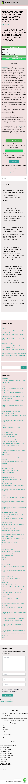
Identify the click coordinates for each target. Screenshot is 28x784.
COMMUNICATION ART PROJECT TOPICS (10, 436)
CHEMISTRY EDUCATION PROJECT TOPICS (11, 430)
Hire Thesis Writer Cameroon (6, 755)
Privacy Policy (6, 736)
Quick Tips (3, 596)
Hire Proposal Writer (4, 747)
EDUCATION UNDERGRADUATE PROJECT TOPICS (12, 466)
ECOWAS (3, 80)
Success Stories (5, 605)
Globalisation (4, 67)
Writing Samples (4, 775)
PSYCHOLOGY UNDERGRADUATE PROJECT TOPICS (13, 574)
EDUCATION (4, 463)
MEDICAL (3, 544)
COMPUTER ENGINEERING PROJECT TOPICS (11, 439)
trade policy (21, 126)
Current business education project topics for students (13, 353)
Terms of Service (7, 734)
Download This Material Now (14, 140)
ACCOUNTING (4, 378)
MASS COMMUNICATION (7, 536)
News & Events (4, 547)
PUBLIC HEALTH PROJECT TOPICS (9, 584)
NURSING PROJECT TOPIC (7, 549)
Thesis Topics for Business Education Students (12, 357)
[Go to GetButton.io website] (25, 782)
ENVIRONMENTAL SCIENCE (7, 477)
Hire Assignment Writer (5, 757)
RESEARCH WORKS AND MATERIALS (9, 598)
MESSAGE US (14, 161)
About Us (5, 727)
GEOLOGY (3, 495)
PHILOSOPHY (4, 559)
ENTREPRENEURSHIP (6, 475)
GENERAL (3, 493)
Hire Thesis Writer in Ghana (6, 749)
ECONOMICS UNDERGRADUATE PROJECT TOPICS (12, 461)
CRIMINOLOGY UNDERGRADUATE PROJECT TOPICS (13, 450)
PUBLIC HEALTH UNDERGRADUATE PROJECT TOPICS (13, 586)
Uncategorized (4, 628)
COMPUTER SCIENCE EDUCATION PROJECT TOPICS (13, 443)
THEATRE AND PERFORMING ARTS (9, 610)
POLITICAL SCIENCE (6, 564)
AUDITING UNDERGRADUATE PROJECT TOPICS (12, 400)
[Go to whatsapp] (24, 780)
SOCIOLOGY (4, 601)
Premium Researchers (11, 2)
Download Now (14, 56)
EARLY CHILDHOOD (5, 454)
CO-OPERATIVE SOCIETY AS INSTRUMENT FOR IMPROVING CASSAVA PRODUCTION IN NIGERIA (13, 210)
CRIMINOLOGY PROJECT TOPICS (8, 448)
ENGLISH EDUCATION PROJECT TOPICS (10, 470)
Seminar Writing (3, 769)
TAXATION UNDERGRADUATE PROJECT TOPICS (12, 607)
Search (3, 365)
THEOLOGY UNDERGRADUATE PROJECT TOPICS (12, 618)
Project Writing (3, 761)
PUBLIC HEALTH (5, 582)
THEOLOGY (4, 616)
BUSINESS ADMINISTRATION (8, 418)
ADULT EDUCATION (5, 382)
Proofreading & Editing (5, 751)
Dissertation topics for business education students (13, 355)
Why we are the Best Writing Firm (8, 773)
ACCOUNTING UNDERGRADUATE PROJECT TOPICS (13, 380)
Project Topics (6, 731)
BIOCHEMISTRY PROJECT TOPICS (9, 409)
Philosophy (3, 557)
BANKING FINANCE (5, 403)
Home (4, 725)
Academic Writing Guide (5, 767)
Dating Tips (4, 452)
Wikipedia (3, 637)
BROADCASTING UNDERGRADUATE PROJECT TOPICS (13, 415)
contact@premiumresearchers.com (14, 172)
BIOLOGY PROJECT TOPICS (7, 413)
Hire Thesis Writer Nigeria (6, 753)
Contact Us (5, 729)
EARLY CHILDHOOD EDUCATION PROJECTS (11, 457)
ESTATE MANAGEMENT (6, 483)
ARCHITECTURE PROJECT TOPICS (9, 398)
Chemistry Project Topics (7, 432)
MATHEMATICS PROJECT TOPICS (9, 542)
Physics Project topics (6, 562)
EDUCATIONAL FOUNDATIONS (8, 468)
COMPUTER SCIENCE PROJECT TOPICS (10, 445)
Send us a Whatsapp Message (14, 58)
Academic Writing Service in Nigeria (8, 745)
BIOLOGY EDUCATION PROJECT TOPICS (10, 411)
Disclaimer (5, 737)
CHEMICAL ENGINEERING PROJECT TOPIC (10, 427)
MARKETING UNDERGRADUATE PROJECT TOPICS (12, 534)
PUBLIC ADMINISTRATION (7, 576)
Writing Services (3, 759)
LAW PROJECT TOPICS (6, 522)
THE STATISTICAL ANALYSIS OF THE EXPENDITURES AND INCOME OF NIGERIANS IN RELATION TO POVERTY (13, 249)
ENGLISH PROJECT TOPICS (7, 472)
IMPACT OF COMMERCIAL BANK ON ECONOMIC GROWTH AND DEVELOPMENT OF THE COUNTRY (13, 230)
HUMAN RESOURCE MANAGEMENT (9, 505)
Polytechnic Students (5, 771)
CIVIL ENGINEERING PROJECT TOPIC (9, 434)
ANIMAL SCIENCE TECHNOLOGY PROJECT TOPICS (12, 396)
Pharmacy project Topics (7, 555)
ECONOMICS (4, 459)
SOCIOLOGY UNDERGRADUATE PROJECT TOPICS (12, 603)
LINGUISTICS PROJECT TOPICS (8, 528)
